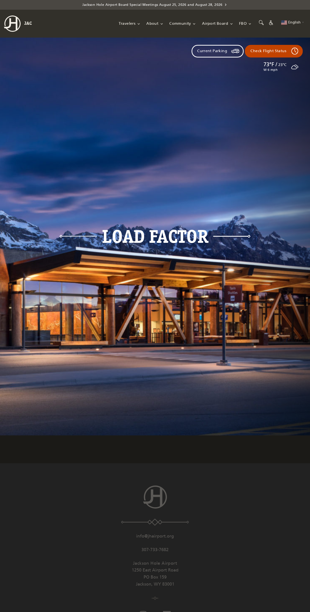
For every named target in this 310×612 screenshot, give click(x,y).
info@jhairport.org (155, 536)
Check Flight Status (268, 51)
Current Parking (212, 51)
